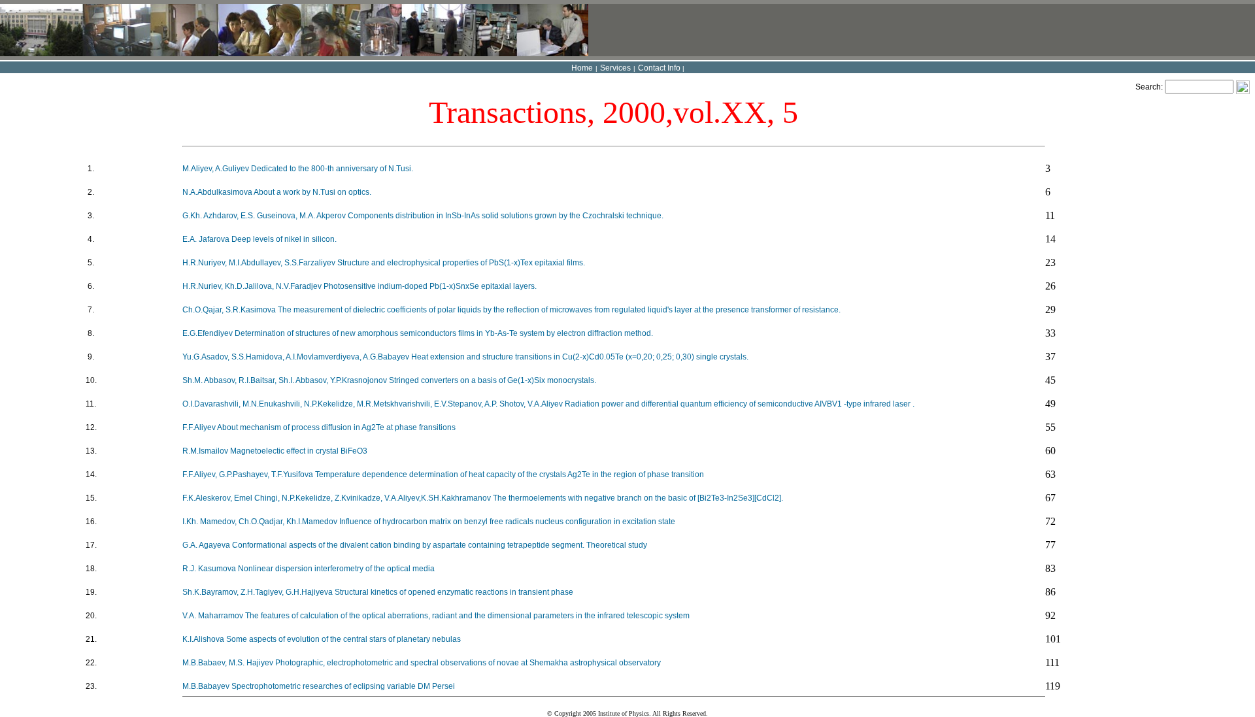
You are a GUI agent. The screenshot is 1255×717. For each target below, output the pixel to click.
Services (615, 68)
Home (582, 68)
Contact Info (659, 68)
